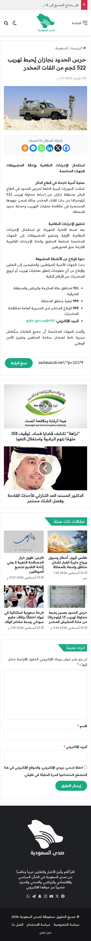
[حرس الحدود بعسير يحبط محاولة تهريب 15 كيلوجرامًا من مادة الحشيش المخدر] (67, 596)
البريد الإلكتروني (75, 747)
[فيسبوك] (63, 896)
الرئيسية (77, 48)
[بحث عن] (6, 24)
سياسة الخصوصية (66, 924)
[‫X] (57, 896)
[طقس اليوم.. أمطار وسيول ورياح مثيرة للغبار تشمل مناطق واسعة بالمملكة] (67, 542)
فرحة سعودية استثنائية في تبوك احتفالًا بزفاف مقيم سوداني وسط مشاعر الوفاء (24, 617)
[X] (58, 148)
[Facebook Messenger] (33, 148)
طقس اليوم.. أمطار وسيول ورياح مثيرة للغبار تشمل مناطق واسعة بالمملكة (67, 562)
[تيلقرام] (34, 896)
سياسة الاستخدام (38, 924)
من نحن (45, 932)
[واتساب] (28, 896)
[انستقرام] (46, 896)
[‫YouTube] (51, 896)
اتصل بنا (17, 924)
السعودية (61, 48)
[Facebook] (66, 148)
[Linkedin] (49, 148)
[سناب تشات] (40, 896)
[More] (25, 148)
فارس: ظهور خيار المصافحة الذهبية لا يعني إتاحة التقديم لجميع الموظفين (25, 564)
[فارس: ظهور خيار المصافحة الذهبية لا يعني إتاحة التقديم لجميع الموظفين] (24, 542)
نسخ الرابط (19, 363)
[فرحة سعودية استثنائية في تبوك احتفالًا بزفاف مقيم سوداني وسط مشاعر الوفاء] (24, 596)
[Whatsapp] (41, 148)
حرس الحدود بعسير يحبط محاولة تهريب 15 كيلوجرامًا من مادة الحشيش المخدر (67, 617)
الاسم (82, 726)
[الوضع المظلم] (14, 24)
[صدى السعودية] (45, 22)
